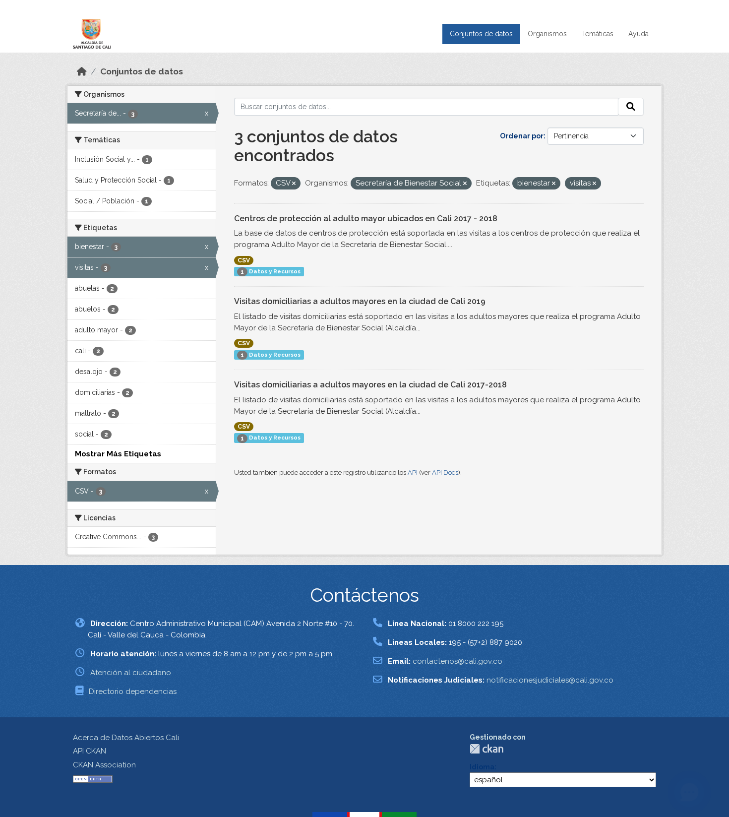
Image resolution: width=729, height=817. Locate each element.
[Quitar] (294, 184)
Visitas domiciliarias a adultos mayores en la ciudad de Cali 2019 (360, 301)
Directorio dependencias (133, 691)
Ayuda (638, 34)
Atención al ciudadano (130, 672)
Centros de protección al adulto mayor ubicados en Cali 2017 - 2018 (365, 218)
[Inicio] (82, 71)
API (413, 472)
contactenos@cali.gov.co (457, 661)
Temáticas (597, 34)
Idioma (482, 767)
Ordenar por (522, 136)
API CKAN (89, 751)
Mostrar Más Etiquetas (118, 453)
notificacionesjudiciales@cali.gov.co (549, 680)
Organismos (547, 34)
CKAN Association (104, 764)
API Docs (445, 472)
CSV (244, 260)
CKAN (486, 749)
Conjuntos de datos (481, 34)
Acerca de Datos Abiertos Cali (126, 737)
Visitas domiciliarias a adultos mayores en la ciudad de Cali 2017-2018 (370, 384)
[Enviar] (631, 107)
